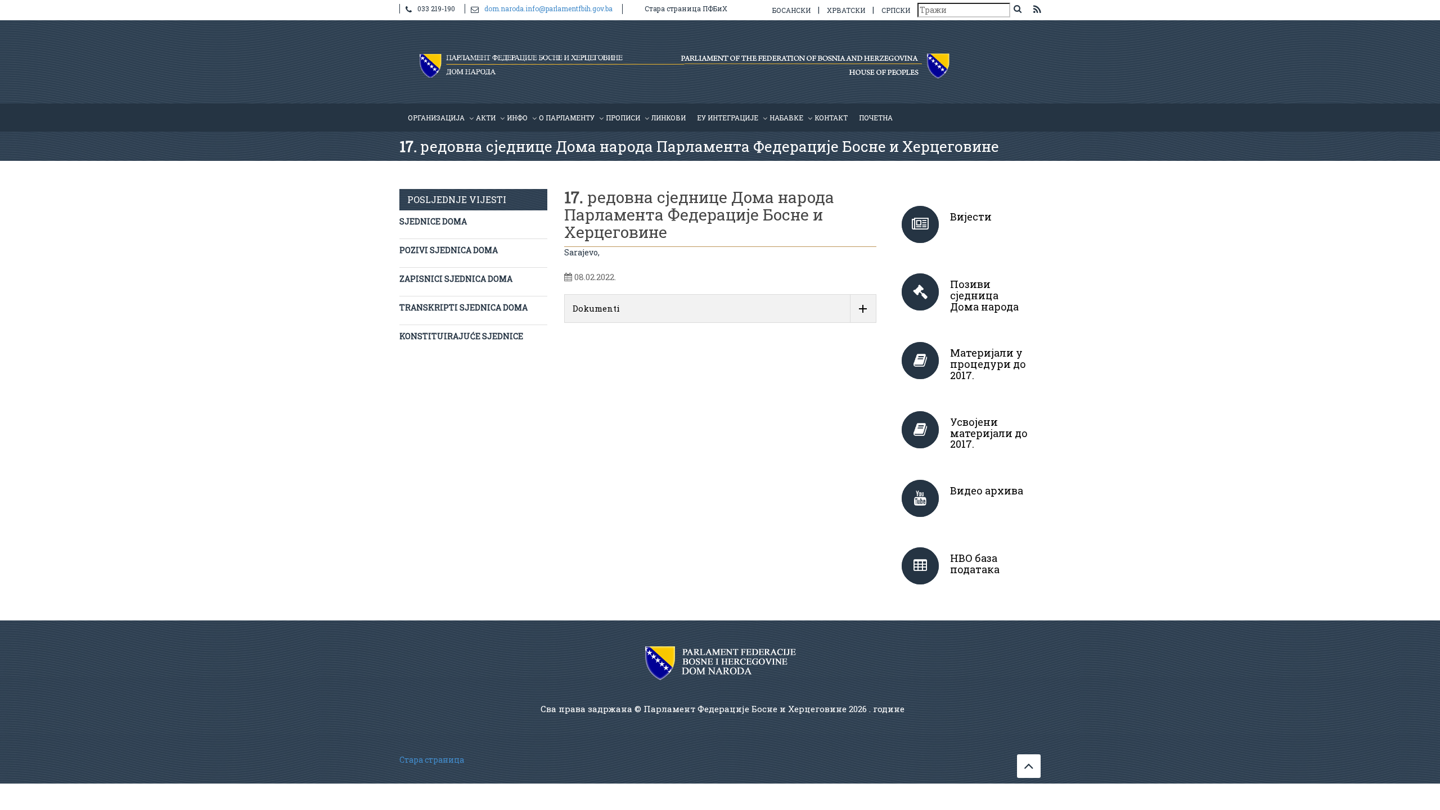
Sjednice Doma (433, 221)
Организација (436, 117)
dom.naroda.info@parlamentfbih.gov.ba (548, 8)
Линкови (668, 117)
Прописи (623, 117)
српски (895, 10)
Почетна (876, 117)
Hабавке (786, 117)
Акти (486, 117)
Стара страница (431, 759)
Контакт (831, 117)
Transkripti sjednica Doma (463, 307)
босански (791, 10)
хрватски (846, 10)
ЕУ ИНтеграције (727, 117)
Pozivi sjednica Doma (448, 250)
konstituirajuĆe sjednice (461, 336)
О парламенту (567, 117)
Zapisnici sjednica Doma (455, 278)
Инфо (517, 117)
